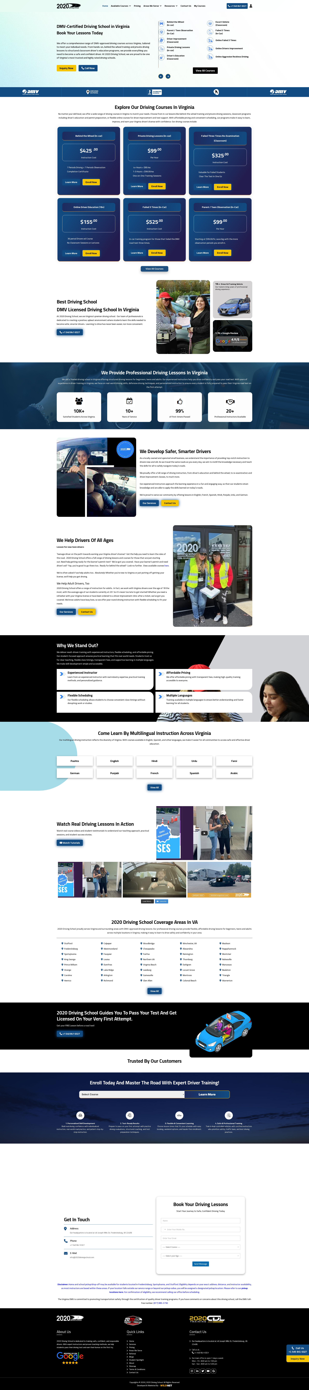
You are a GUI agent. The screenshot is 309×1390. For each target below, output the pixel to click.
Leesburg (147, 970)
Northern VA (149, 959)
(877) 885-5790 (160, 1303)
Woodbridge (148, 943)
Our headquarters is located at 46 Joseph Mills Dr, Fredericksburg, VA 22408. (219, 1342)
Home (105, 6)
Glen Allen (147, 981)
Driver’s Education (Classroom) (176, 57)
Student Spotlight (136, 1360)
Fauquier (108, 954)
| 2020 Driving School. (154, 1382)
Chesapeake (148, 949)
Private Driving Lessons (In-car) (178, 49)
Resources (170, 6)
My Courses (199, 6)
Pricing (137, 6)
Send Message (200, 1264)
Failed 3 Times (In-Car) (223, 32)
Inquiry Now (66, 68)
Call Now (89, 68)
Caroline (68, 975)
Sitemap (132, 1366)
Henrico (67, 981)
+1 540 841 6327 (238, 6)
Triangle (226, 975)
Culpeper (108, 943)
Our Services (149, 503)
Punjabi (114, 773)
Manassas (227, 965)
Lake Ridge (109, 970)
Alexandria (188, 949)
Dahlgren (187, 965)
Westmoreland (110, 949)
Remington (188, 954)
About (131, 1363)
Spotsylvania (70, 954)
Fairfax (146, 954)
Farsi (234, 760)
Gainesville (148, 975)
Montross (187, 975)
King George (69, 959)
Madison (226, 943)
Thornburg (188, 959)
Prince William (70, 965)
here (167, 566)
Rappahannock (229, 949)
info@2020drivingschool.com (82, 1257)
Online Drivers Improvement (229, 48)
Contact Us (186, 6)
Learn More (71, 182)
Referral (132, 1353)
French (154, 773)
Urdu (194, 760)
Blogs (131, 1357)
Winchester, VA (190, 943)
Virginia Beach (149, 965)
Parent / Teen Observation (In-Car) (180, 32)
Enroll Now (91, 182)
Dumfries (108, 965)
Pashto (75, 760)
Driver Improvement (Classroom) (176, 40)
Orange (67, 970)
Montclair (226, 954)
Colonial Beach (189, 981)
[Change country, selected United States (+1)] (163, 1229)
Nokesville (227, 959)
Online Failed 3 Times (226, 40)
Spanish (194, 773)
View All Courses (205, 70)
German (74, 773)
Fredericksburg (71, 949)
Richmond (108, 981)
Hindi (154, 760)
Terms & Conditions (137, 1369)
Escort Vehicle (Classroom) (222, 23)
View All (154, 787)
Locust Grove (189, 970)
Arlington (108, 975)
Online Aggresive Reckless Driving (232, 56)
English (114, 760)
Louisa (107, 959)
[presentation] (160, 76)
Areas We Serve (151, 6)
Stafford (68, 943)
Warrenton (227, 981)
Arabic (234, 773)
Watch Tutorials (71, 843)
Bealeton (226, 970)
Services (132, 1344)
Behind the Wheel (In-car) (175, 23)
